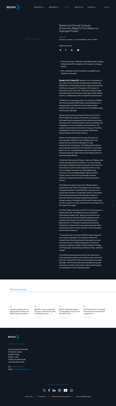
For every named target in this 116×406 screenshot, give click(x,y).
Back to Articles (33, 39)
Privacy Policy (42, 396)
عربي (108, 7)
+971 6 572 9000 (17, 367)
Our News (67, 7)
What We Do (53, 7)
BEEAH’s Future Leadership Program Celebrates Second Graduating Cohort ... (45, 312)
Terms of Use (29, 396)
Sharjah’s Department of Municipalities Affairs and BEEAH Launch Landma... (19, 312)
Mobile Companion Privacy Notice (61, 396)
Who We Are (38, 7)
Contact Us (92, 7)
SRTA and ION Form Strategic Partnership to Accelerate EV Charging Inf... (94, 312)
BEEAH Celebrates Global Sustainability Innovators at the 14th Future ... (69, 312)
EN (105, 7)
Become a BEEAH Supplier (84, 396)
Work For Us (79, 7)
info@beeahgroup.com (21, 369)
